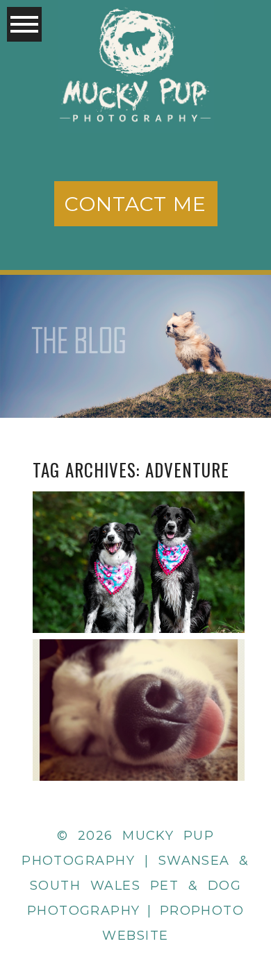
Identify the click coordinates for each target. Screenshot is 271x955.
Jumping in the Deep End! (137, 677)
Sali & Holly (137, 528)
